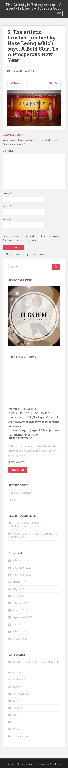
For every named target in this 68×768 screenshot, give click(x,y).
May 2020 (18, 589)
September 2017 (22, 617)
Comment (10, 150)
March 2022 (19, 582)
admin (31, 70)
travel (16, 722)
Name (7, 193)
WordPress (55, 764)
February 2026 (20, 560)
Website (7, 219)
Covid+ (12, 499)
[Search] (56, 267)
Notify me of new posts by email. (25, 254)
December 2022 (21, 567)
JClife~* (17, 700)
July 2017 (17, 624)
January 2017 (20, 638)
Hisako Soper (20, 533)
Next (52, 83)
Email (7, 206)
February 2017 (20, 631)
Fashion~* (19, 679)
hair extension (21, 693)
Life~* (16, 715)
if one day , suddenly (20, 492)
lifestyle (17, 708)
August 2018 (19, 610)
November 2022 (21, 574)
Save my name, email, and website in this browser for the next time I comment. (32, 238)
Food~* (17, 686)
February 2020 (20, 603)
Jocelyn (17, 523)
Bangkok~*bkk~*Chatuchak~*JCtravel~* (33, 663)
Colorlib (32, 764)
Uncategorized (21, 736)
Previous (18, 83)
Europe (17, 672)
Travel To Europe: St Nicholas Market (29, 524)
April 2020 (18, 596)
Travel (16, 729)
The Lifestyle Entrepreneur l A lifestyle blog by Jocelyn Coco (33, 5)
